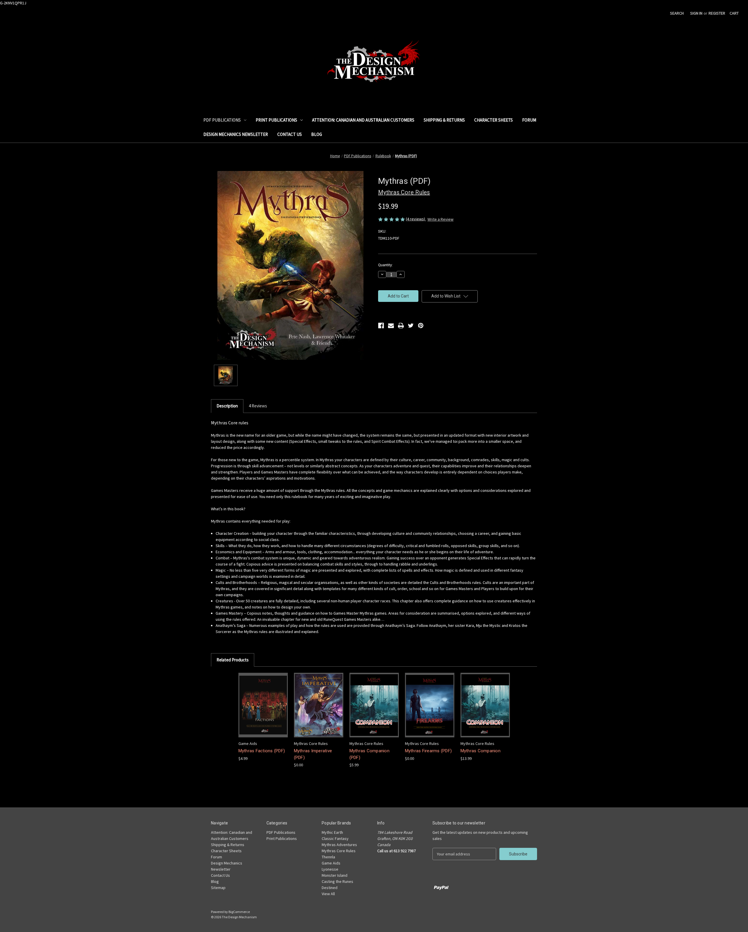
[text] (374, 527)
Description (227, 406)
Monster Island (334, 875)
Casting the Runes (337, 881)
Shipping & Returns (444, 120)
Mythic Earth (332, 832)
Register (717, 13)
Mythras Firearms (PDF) (428, 750)
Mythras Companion (480, 750)
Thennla (328, 857)
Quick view (262, 700)
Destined (329, 887)
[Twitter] (411, 325)
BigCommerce (239, 911)
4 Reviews (258, 406)
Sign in (696, 13)
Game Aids (331, 863)
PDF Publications (222, 120)
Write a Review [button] (440, 219)
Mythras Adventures (339, 844)
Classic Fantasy (335, 838)
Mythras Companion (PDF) (369, 754)
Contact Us (289, 134)
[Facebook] (381, 325)
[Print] (401, 325)
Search (677, 13)
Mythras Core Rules (339, 850)
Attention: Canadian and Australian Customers (363, 120)
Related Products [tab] (233, 660)
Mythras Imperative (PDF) (313, 754)
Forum (529, 120)
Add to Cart (263, 710)
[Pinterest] (421, 325)
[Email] (391, 325)
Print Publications (276, 120)
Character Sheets (493, 120)
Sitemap (218, 887)
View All (328, 893)
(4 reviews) (416, 219)
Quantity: (385, 265)
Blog (316, 134)
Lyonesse (330, 869)
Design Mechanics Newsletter (235, 134)
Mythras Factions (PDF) (261, 750)
